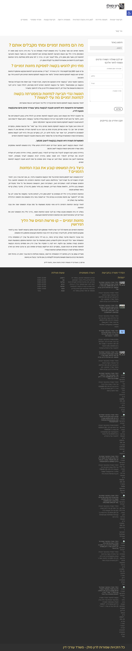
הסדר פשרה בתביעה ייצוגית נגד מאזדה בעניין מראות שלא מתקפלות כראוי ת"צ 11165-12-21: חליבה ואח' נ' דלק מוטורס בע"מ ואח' (108, 544)
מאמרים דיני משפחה (71, 262)
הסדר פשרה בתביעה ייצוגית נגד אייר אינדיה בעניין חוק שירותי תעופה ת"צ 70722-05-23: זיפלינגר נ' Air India (108, 333)
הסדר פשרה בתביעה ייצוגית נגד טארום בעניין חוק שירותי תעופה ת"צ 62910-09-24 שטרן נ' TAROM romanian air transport (108, 418)
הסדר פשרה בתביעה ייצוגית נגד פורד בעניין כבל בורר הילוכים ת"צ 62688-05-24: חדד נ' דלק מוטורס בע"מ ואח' (108, 375)
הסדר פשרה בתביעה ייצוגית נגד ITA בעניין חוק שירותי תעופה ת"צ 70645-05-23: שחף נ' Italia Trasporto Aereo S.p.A (108, 458)
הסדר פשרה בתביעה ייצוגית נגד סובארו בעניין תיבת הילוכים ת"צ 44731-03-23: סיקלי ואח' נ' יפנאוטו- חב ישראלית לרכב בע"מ (108, 354)
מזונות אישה (57, 262)
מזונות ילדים (48, 262)
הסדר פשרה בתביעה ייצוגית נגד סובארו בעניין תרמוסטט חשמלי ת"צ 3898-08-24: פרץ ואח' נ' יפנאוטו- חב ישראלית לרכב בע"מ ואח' (108, 285)
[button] (129, 13)
